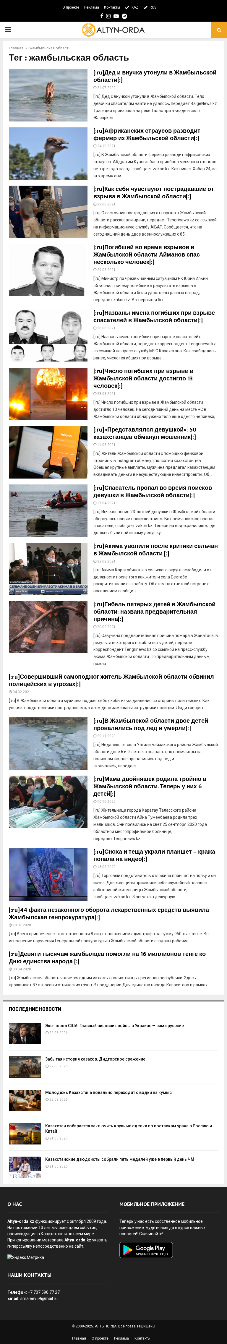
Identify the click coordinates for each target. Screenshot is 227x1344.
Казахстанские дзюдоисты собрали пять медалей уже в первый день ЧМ (119, 1159)
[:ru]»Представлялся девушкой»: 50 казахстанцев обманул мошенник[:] (144, 433)
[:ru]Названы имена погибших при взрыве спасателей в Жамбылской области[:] (154, 316)
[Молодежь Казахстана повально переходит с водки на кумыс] (25, 1100)
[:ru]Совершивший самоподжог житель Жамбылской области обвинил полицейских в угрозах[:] (111, 680)
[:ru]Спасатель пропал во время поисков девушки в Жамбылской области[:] (152, 491)
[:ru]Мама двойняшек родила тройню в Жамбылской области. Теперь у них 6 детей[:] (149, 786)
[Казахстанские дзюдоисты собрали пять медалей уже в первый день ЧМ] (25, 1167)
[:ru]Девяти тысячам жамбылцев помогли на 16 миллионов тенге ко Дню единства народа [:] (107, 958)
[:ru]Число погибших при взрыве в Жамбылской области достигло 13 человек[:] (143, 378)
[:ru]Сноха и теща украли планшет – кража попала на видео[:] (154, 855)
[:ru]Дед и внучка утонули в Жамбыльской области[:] (154, 76)
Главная (79, 1338)
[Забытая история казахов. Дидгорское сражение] (25, 1067)
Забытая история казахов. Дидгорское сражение (95, 1059)
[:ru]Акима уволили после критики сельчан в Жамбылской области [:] (155, 550)
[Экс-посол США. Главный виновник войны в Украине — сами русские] (25, 1033)
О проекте (70, 7)
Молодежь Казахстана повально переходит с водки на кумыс (108, 1092)
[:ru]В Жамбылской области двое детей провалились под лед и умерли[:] (150, 724)
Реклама (91, 7)
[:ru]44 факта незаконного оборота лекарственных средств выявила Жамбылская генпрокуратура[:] (109, 914)
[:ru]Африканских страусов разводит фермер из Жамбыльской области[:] (146, 134)
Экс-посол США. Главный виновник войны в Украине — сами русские (114, 1025)
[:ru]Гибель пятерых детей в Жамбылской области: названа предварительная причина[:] (154, 611)
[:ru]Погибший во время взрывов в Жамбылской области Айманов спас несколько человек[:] (146, 254)
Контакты (112, 7)
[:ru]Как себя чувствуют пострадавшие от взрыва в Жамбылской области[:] (153, 193)
